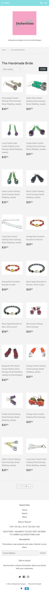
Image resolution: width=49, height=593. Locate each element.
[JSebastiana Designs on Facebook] (24, 577)
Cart (45, 3)
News (24, 517)
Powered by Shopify (34, 584)
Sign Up (43, 553)
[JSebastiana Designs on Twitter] (20, 577)
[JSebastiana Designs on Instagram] (28, 577)
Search (24, 513)
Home (4, 50)
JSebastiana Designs (18, 584)
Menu (7, 3)
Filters (43, 69)
